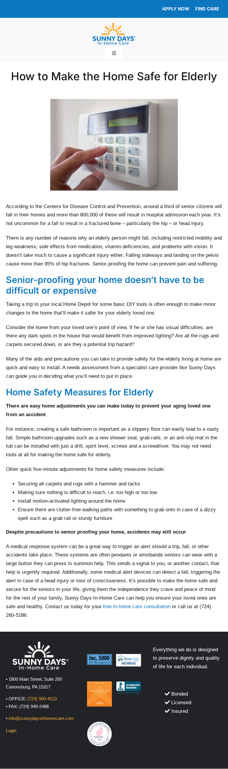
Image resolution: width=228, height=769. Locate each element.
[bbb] (128, 684)
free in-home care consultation (136, 606)
